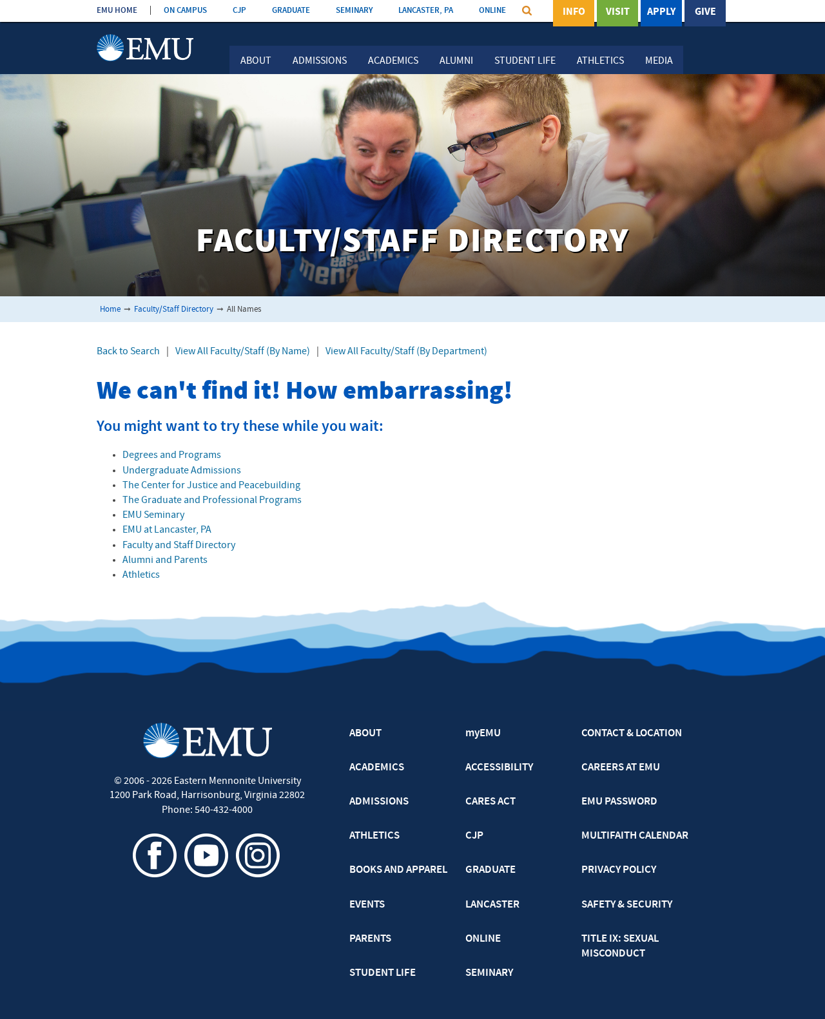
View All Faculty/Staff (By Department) (406, 352)
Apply (661, 12)
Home (110, 309)
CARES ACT (490, 802)
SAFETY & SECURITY (626, 905)
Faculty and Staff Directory (178, 545)
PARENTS (370, 939)
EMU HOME (117, 10)
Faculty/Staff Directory (173, 309)
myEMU (483, 733)
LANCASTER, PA (425, 10)
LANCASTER (492, 905)
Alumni (456, 61)
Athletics (600, 61)
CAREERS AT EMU (620, 768)
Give (705, 12)
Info (574, 12)
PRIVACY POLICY (618, 870)
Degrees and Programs (171, 455)
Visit (618, 12)
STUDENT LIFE (382, 973)
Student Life (525, 61)
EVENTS (367, 905)
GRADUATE (291, 10)
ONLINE (492, 10)
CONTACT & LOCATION (631, 733)
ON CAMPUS (185, 10)
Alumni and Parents (165, 560)
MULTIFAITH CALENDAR (634, 836)
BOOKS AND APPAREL (398, 870)
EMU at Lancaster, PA (166, 530)
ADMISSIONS (379, 802)
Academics (393, 61)
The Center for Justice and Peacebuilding (211, 486)
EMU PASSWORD (619, 802)
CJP (239, 10)
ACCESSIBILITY (499, 768)
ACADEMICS (376, 768)
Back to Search (128, 352)
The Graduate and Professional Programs (212, 500)
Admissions (320, 61)
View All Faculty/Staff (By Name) (242, 352)
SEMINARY (354, 10)
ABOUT (365, 733)
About (255, 61)
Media (659, 61)
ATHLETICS (374, 836)
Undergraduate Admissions (181, 471)
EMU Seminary (153, 515)
